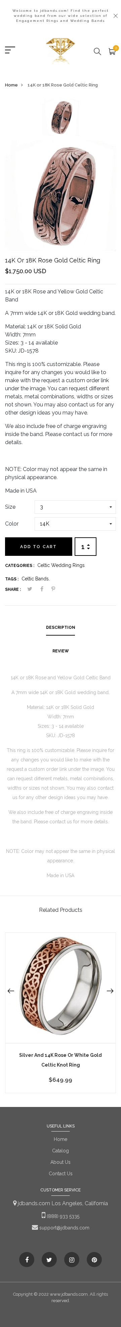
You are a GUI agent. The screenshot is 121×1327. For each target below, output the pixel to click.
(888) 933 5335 (62, 1216)
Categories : (19, 565)
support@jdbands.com (63, 1227)
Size (10, 507)
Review (60, 651)
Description (60, 627)
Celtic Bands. (36, 578)
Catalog (60, 1150)
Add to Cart (38, 546)
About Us (60, 1162)
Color (11, 524)
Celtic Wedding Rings (61, 565)
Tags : (11, 579)
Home (11, 84)
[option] (60, 119)
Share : (13, 589)
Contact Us (61, 1173)
